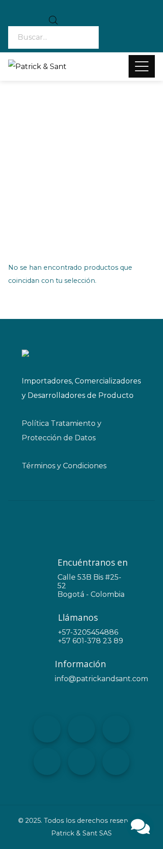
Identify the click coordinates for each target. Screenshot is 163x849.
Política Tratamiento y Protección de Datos (61, 430)
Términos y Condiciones (64, 465)
